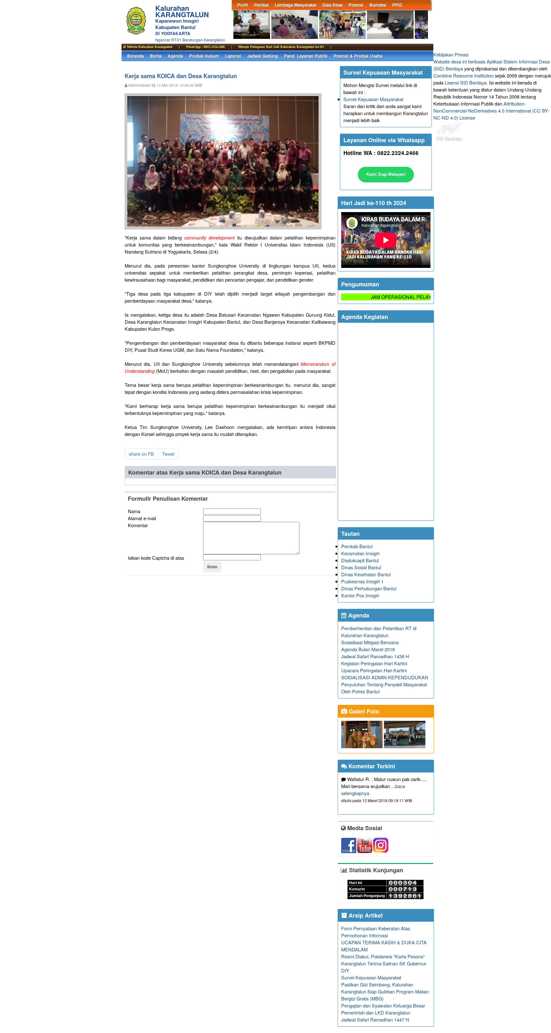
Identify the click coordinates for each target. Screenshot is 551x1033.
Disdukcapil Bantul (360, 560)
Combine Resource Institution (463, 75)
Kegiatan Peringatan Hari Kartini (374, 663)
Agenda (175, 56)
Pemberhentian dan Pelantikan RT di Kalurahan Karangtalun (378, 631)
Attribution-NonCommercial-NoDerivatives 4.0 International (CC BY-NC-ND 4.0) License (491, 110)
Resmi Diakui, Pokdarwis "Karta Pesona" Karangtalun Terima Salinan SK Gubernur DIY (383, 963)
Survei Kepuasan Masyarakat (373, 99)
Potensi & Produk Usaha (358, 56)
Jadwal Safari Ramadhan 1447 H (375, 1019)
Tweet (168, 453)
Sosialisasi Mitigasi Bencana (370, 642)
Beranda (135, 56)
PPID (397, 5)
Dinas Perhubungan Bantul (368, 588)
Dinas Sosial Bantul (361, 567)
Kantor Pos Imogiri (360, 595)
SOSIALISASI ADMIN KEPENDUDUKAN (384, 677)
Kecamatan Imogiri (360, 553)
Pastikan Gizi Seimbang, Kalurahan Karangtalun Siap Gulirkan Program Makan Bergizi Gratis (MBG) (385, 991)
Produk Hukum (204, 56)
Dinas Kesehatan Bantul (366, 574)
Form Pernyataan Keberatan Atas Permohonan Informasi (375, 932)
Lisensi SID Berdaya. (466, 82)
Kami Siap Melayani (386, 174)
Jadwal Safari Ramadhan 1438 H (375, 656)
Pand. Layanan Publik (305, 56)
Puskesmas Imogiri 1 (362, 581)
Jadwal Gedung (262, 56)
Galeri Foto (363, 711)
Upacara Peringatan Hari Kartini (374, 670)
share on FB (141, 453)
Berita (156, 56)
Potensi (356, 5)
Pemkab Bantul (356, 546)
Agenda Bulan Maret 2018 (368, 649)
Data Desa (332, 5)
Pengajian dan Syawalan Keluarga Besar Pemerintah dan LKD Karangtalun (383, 1009)
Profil (242, 5)
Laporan (233, 56)
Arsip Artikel (365, 915)
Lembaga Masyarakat (295, 5)
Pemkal (261, 5)
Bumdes (378, 5)
